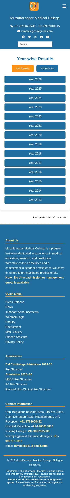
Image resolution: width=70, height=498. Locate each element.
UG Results (22, 68)
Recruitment (13, 326)
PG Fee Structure (16, 384)
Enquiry (10, 321)
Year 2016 (35, 172)
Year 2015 (35, 181)
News (9, 307)
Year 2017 (35, 162)
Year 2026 (35, 79)
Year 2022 (35, 116)
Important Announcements (22, 312)
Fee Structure (14, 369)
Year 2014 (35, 190)
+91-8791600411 (31, 421)
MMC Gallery (13, 331)
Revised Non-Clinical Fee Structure (28, 389)
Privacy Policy (14, 341)
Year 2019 (35, 144)
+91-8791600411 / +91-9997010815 (36, 26)
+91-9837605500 (39, 431)
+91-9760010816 (42, 426)
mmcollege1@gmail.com (36, 31)
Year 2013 (35, 199)
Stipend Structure (16, 336)
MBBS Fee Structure (18, 379)
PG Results (47, 68)
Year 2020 (35, 134)
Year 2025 (35, 88)
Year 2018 (35, 153)
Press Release (14, 302)
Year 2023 (35, 107)
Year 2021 (35, 125)
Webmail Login (15, 316)
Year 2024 (35, 97)
